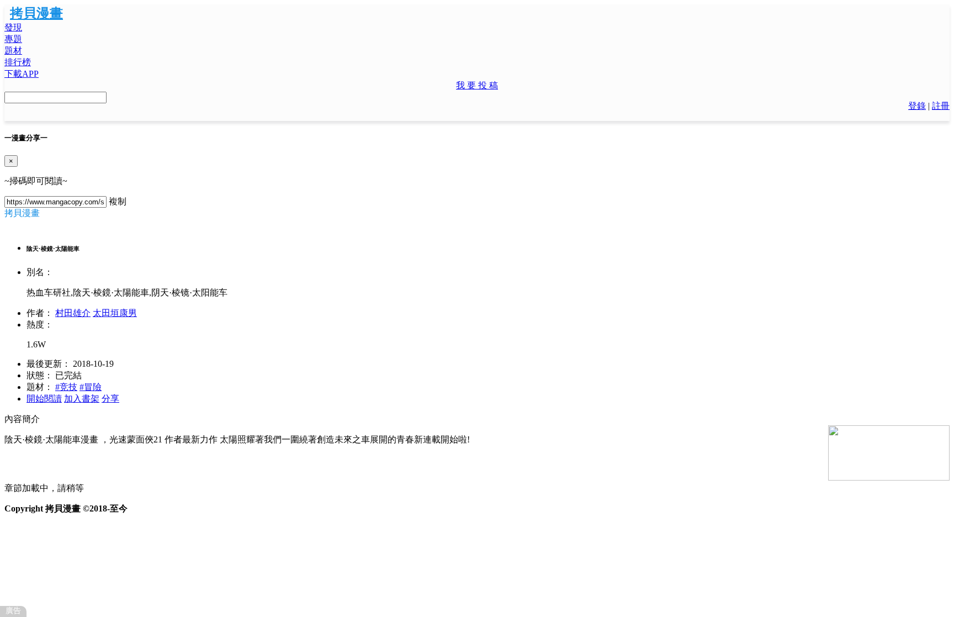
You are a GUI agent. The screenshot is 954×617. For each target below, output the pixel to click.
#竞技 (66, 387)
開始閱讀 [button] (44, 398)
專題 (13, 39)
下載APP (21, 73)
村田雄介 (73, 313)
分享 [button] (110, 398)
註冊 (941, 105)
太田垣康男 (115, 313)
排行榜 (17, 62)
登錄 (917, 105)
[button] (477, 86)
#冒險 (91, 387)
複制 (117, 201)
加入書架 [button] (81, 398)
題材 (13, 50)
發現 (13, 27)
